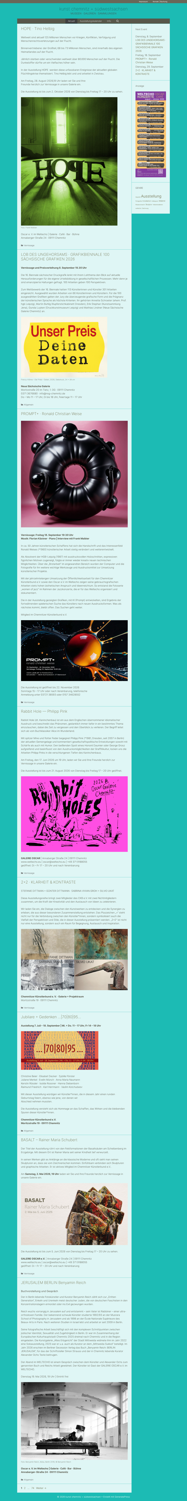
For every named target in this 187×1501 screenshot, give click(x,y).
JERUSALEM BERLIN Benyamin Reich (53, 1282)
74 (33, 1488)
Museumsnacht (140, 205)
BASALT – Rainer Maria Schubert (49, 1139)
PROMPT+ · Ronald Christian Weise (51, 413)
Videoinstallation (158, 205)
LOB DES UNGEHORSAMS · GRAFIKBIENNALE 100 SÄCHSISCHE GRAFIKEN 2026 (65, 256)
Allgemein (28, 404)
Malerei (162, 201)
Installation (146, 201)
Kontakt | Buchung (160, 2)
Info (109, 21)
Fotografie (138, 201)
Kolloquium (155, 201)
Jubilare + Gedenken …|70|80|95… (51, 1017)
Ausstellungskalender (91, 21)
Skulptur (149, 204)
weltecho (138, 208)
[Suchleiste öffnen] (118, 21)
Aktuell (71, 21)
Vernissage (29, 245)
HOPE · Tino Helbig (37, 28)
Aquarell (137, 197)
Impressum (143, 2)
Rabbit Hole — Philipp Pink (44, 711)
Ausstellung (151, 196)
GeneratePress (122, 1497)
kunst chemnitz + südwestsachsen (93, 8)
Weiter (41, 1488)
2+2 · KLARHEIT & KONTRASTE (48, 882)
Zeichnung (145, 208)
